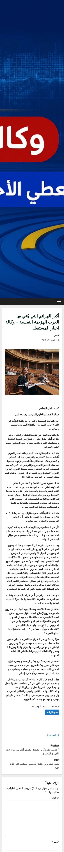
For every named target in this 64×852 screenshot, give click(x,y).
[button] (59, 301)
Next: (34, 763)
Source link (52, 735)
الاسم (55, 841)
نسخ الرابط (52, 712)
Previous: (32, 749)
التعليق (54, 797)
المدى (56, 335)
